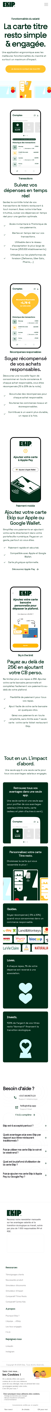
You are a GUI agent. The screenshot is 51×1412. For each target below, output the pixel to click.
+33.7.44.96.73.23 (27, 1095)
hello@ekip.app (28, 1105)
